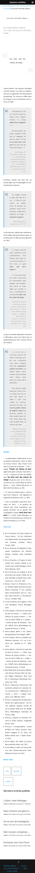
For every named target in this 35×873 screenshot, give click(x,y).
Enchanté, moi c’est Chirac (17, 842)
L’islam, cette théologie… (16, 800)
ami (7, 771)
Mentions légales (10, 866)
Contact (23, 866)
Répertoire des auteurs (16, 6)
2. (4, 492)
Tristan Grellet (12, 28)
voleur (8, 781)
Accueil (4, 6)
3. (4, 502)
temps (16, 771)
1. (4, 458)
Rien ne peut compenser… (16, 831)
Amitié (6, 33)
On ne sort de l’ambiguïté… (17, 821)
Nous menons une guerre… (17, 810)
